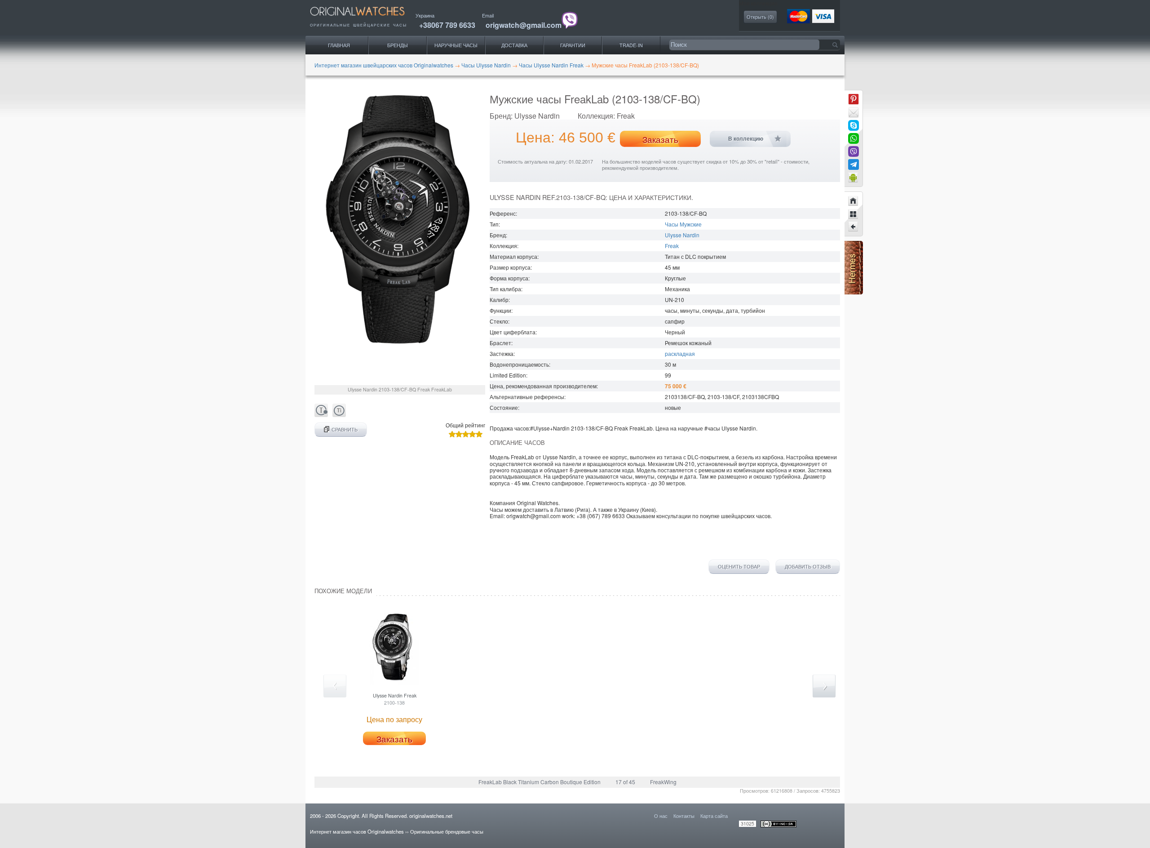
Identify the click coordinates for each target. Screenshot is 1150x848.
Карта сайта (714, 815)
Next (824, 686)
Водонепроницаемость (519, 364)
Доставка (514, 45)
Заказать (660, 139)
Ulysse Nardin (682, 235)
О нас (661, 815)
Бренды (397, 45)
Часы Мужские (683, 224)
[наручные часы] (365, 18)
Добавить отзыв (808, 566)
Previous (334, 686)
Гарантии (572, 45)
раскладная (680, 353)
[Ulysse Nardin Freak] (853, 227)
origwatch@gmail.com (524, 25)
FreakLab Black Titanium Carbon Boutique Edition (539, 782)
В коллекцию (745, 139)
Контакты (683, 815)
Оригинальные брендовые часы (446, 831)
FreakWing (663, 782)
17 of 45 (625, 782)
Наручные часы (456, 45)
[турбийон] (321, 414)
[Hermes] (854, 292)
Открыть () (760, 16)
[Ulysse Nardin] (853, 214)
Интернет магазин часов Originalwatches (357, 831)
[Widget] (853, 177)
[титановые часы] (339, 414)
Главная (339, 45)
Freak (672, 245)
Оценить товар (739, 566)
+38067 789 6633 (447, 25)
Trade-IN (631, 45)
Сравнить (345, 429)
